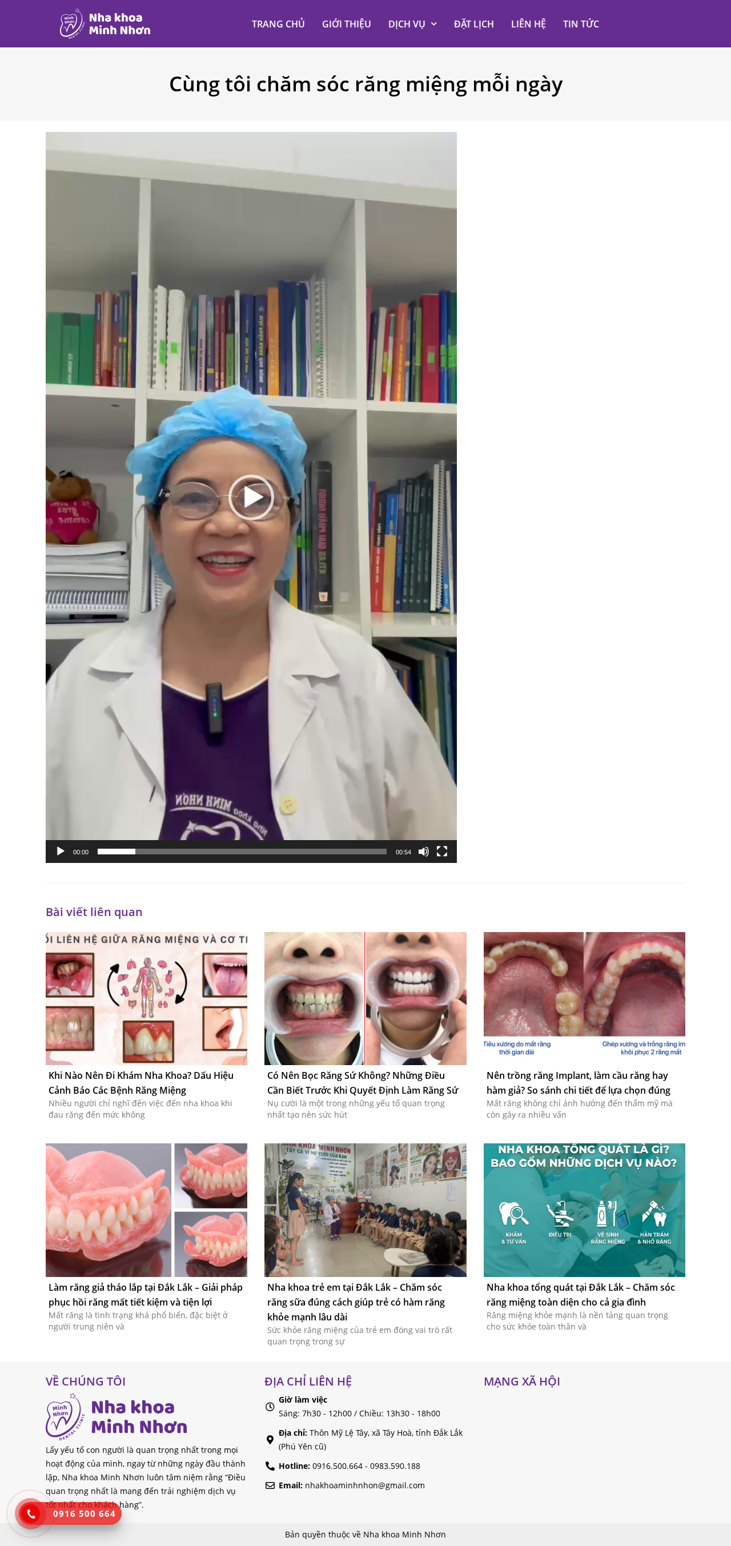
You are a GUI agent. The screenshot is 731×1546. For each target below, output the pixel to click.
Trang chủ (278, 24)
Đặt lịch (474, 24)
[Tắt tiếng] (423, 851)
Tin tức (581, 24)
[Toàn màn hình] (442, 851)
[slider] (242, 851)
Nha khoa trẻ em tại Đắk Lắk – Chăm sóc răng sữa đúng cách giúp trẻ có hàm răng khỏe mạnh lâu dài (356, 1302)
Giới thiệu (346, 24)
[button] (251, 497)
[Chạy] (60, 851)
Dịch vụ (406, 24)
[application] (251, 497)
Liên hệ (528, 24)
